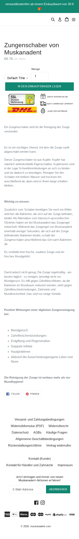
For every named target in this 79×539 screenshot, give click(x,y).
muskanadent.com (40, 526)
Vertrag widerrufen (58, 445)
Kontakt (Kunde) (40, 458)
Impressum (65, 465)
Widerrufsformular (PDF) (27, 426)
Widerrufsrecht (58, 426)
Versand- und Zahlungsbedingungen (39, 419)
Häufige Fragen (56, 432)
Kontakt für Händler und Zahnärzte (29, 465)
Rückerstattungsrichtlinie (25, 445)
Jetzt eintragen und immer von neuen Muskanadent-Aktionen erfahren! (39, 478)
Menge (35, 69)
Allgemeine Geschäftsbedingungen (39, 439)
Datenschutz (20, 432)
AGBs (37, 432)
